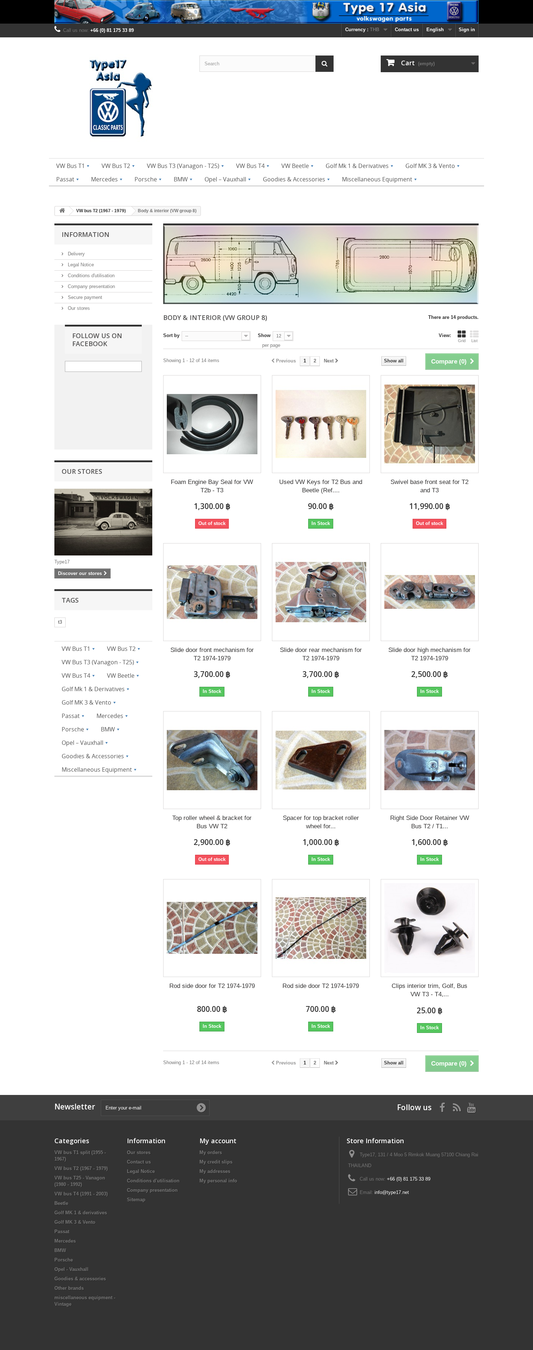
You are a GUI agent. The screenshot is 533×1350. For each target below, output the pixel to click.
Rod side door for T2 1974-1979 (212, 985)
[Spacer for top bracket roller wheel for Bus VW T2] (321, 760)
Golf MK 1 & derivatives (80, 1212)
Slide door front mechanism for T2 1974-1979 (212, 654)
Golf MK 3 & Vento (74, 1222)
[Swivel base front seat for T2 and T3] (429, 424)
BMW (60, 1250)
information (86, 234)
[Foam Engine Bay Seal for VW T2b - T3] (212, 424)
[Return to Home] (62, 211)
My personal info (218, 1180)
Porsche (63, 1260)
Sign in (467, 29)
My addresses (214, 1171)
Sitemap (136, 1199)
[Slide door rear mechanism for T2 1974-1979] (321, 592)
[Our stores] (103, 522)
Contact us (407, 29)
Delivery (75, 254)
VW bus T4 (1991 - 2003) (81, 1194)
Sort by (171, 335)
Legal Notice (80, 264)
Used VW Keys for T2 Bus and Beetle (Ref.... (320, 486)
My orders (210, 1152)
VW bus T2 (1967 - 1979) (81, 1168)
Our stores (78, 308)
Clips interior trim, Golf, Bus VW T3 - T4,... (429, 990)
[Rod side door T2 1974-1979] (321, 928)
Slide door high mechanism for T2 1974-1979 (429, 654)
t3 (60, 622)
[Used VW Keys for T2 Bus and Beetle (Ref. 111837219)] (321, 424)
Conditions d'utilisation (90, 275)
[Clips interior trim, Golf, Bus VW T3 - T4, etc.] (429, 928)
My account (217, 1140)
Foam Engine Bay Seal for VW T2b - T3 (212, 486)
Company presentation (90, 286)
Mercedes (65, 1241)
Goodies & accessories (80, 1278)
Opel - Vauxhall (71, 1269)
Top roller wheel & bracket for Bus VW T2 (212, 822)
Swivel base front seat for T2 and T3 (429, 486)
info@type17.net (392, 1192)
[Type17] (121, 99)
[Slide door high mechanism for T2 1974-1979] (429, 592)
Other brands (69, 1288)
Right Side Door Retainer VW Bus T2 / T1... (429, 822)
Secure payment (84, 297)
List (474, 340)
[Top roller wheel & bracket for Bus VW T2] (212, 760)
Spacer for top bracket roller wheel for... (321, 822)
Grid (462, 340)
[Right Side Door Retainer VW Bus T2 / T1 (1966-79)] (429, 760)
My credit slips (215, 1162)
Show (264, 335)
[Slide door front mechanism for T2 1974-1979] (212, 592)
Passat (61, 1231)
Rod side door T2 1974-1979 (320, 985)
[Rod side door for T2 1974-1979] (212, 928)
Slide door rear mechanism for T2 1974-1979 (321, 654)
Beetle (61, 1203)
